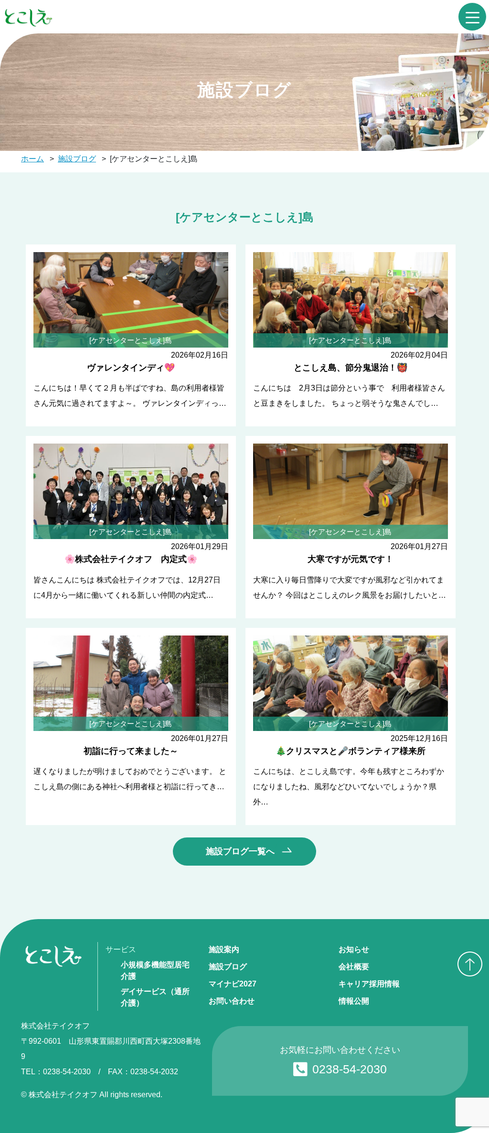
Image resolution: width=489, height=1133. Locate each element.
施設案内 (224, 949)
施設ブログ (228, 967)
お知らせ (354, 949)
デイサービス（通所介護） (155, 997)
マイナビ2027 (232, 984)
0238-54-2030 (349, 1069)
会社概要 (354, 967)
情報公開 (354, 1001)
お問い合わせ (232, 1001)
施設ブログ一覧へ (240, 851)
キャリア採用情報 (369, 984)
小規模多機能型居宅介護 (155, 970)
